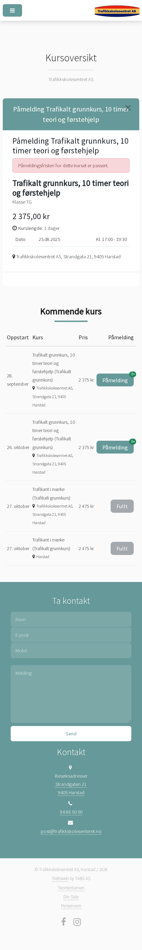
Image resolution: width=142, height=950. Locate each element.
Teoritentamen (71, 888)
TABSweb (60, 878)
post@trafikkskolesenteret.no (71, 831)
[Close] (128, 107)
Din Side (71, 897)
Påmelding (118, 379)
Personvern (71, 906)
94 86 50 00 (71, 812)
